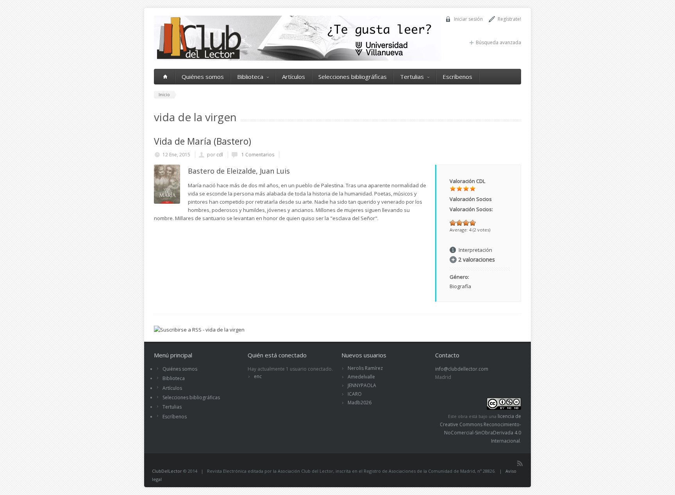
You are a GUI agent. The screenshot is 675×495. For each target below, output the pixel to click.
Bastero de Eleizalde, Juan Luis (239, 171)
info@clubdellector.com (461, 369)
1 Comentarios (257, 154)
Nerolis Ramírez (365, 368)
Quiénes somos (203, 77)
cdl (219, 154)
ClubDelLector (167, 471)
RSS (520, 463)
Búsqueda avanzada (498, 42)
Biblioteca (250, 77)
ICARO (355, 394)
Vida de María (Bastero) (202, 141)
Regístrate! (509, 19)
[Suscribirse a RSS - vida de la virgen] (199, 329)
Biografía (460, 286)
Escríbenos (457, 77)
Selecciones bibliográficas (352, 77)
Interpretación (475, 249)
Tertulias (412, 77)
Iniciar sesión (468, 19)
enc (258, 376)
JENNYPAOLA (362, 385)
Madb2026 (359, 402)
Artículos (293, 77)
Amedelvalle (361, 376)
